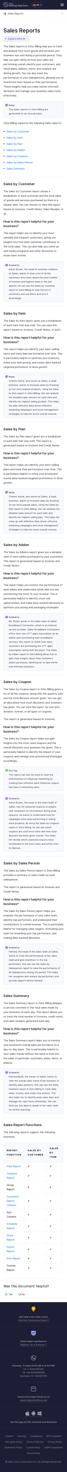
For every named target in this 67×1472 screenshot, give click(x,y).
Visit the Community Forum (32, 1320)
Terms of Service (35, 1442)
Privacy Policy (55, 1442)
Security (22, 1436)
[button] (35, 5)
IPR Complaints (54, 1436)
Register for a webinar (32, 1344)
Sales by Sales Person (20, 162)
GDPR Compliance (53, 1447)
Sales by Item (15, 137)
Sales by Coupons (17, 156)
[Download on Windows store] (39, 1415)
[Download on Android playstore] (27, 1415)
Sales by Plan (14, 143)
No (23, 1294)
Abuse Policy (33, 1453)
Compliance (36, 1436)
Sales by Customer (18, 131)
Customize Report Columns (13, 1201)
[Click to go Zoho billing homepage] (10, 5)
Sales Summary (16, 168)
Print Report (14, 1258)
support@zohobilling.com (33, 1400)
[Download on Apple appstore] (33, 1415)
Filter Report (14, 1166)
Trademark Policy (13, 1447)
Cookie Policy (33, 1447)
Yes (10, 1294)
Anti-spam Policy (13, 1442)
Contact (9, 1436)
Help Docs (22, 5)
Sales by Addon (16, 150)
